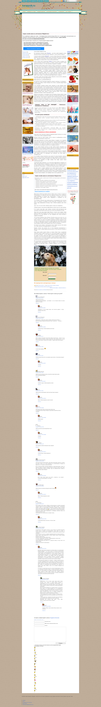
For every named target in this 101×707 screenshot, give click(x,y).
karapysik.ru (28, 5)
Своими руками (25, 54)
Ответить (37, 303)
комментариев (26, 177)
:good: (35, 651)
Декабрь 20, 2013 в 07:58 (44, 579)
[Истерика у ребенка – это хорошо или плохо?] (28, 123)
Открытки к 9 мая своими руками (72, 64)
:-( (34, 687)
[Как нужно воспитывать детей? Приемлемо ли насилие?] (28, 143)
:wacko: (35, 660)
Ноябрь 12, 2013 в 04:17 (42, 451)
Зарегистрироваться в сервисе (42, 191)
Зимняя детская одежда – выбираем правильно (58, 287)
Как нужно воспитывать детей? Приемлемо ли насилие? (28, 145)
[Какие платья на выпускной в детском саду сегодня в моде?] (72, 122)
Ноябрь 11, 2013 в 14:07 (40, 443)
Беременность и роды (31, 11)
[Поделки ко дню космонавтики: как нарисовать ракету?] (72, 54)
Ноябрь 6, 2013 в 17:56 (39, 372)
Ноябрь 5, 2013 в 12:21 (39, 297)
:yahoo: (35, 662)
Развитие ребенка (26, 53)
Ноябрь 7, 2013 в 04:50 (42, 363)
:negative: (35, 654)
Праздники (24, 52)
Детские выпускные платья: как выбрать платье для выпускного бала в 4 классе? (72, 103)
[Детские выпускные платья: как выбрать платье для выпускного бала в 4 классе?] (72, 101)
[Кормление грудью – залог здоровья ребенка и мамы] (28, 103)
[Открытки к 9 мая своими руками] (72, 63)
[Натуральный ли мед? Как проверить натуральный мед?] (28, 133)
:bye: (35, 649)
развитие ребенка (49, 285)
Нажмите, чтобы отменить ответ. (38, 619)
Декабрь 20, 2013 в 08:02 (46, 606)
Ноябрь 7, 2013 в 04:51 (42, 381)
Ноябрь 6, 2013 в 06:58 (42, 326)
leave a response (39, 289)
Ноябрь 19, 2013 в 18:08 (40, 460)
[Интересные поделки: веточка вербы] (72, 91)
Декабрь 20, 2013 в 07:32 (42, 548)
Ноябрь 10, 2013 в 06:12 (42, 398)
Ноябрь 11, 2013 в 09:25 (42, 417)
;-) (34, 691)
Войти (24, 174)
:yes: (35, 678)
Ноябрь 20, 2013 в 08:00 (40, 485)
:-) (34, 673)
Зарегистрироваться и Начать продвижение (45, 132)
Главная (24, 11)
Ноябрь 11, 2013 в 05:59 (40, 407)
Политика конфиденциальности (28, 704)
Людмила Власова (54, 617)
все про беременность (72, 172)
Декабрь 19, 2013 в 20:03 (40, 528)
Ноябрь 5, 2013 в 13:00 (39, 318)
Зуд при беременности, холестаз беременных (26, 116)
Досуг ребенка (68, 11)
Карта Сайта (25, 703)
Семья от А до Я (25, 56)
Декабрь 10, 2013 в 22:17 (40, 503)
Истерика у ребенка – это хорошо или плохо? (27, 125)
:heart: (35, 668)
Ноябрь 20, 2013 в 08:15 (42, 494)
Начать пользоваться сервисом (34, 48)
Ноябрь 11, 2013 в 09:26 (42, 434)
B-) (34, 665)
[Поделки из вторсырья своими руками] (72, 132)
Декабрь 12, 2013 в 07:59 (42, 518)
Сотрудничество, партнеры (27, 702)
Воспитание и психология (52, 11)
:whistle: (35, 676)
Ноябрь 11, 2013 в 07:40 (40, 426)
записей (25, 176)
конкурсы (71, 179)
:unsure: (35, 689)
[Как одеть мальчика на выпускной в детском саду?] (72, 72)
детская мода (69, 174)
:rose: (35, 671)
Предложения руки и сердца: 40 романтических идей (72, 84)
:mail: (35, 684)
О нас (24, 701)
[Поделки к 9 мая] (72, 151)
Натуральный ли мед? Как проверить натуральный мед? (28, 135)
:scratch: (35, 657)
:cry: (34, 681)
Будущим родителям (41, 11)
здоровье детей (71, 176)
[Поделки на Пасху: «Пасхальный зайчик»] (72, 112)
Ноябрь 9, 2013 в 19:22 (39, 390)
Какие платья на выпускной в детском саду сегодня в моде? (72, 124)
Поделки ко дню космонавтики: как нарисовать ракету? (72, 56)
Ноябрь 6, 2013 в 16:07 (39, 355)
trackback (45, 289)
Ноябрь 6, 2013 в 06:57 (42, 307)
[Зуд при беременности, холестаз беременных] (28, 114)
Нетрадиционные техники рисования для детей (71, 143)
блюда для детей (71, 170)
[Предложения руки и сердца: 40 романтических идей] (72, 82)
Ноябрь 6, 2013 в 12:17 (39, 336)
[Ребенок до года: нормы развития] (28, 91)
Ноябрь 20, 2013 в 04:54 (42, 475)
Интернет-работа (25, 57)
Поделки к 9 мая (70, 152)
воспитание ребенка (71, 171)
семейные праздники (56, 285)
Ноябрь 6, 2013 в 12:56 (39, 346)
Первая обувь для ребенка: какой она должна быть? (43, 286)
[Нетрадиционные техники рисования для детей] (72, 141)
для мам (74, 174)
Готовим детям (61, 11)
